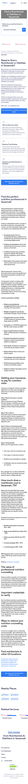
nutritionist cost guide (13, 562)
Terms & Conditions (9, 776)
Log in (25, 3)
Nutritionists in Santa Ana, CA (9, 659)
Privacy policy (14, 778)
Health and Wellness (13, 51)
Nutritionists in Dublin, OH (8, 662)
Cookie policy (20, 776)
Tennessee (19, 53)
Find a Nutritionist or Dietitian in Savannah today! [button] (14, 111)
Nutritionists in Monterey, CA (9, 664)
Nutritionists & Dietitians (8, 53)
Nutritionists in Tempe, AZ (8, 666)
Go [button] (24, 29)
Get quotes (14, 732)
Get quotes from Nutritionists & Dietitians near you (14, 182)
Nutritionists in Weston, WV (9, 661)
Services (3, 51)
